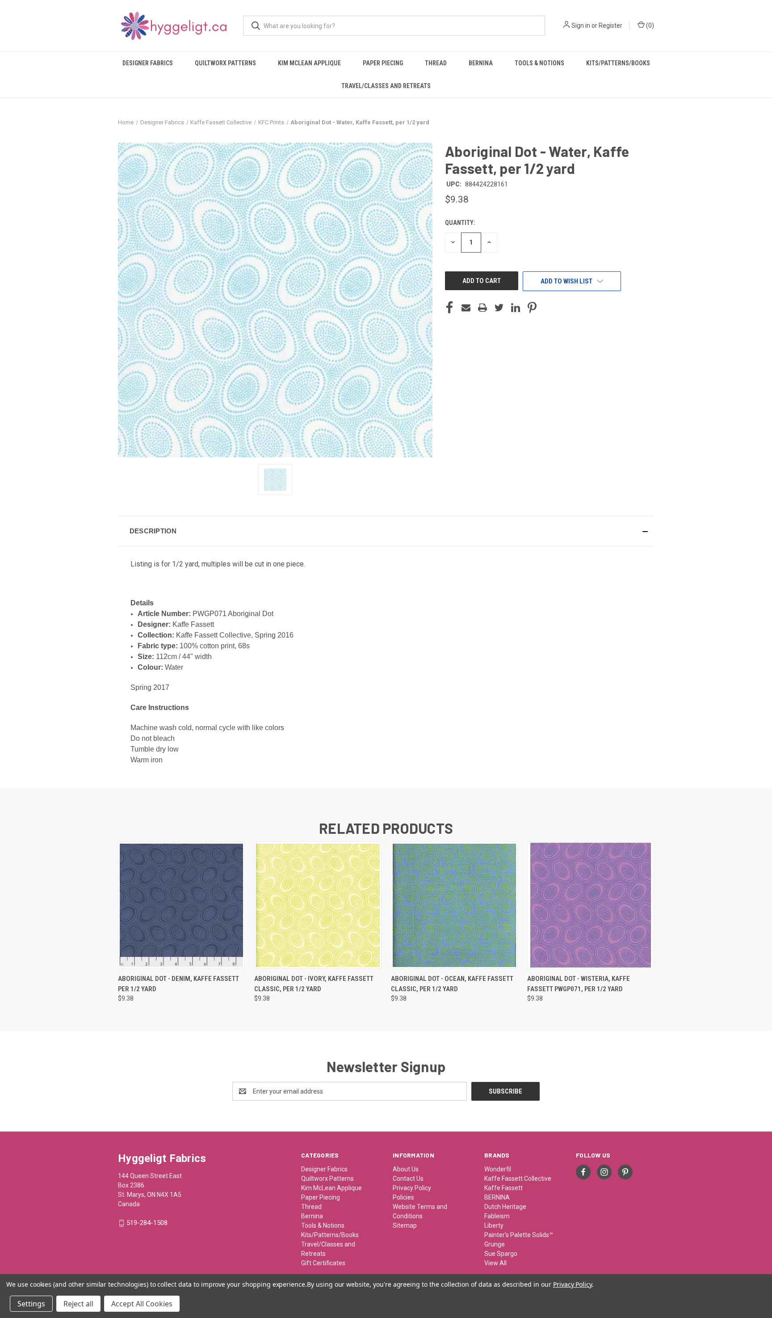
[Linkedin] (515, 307)
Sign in (580, 25)
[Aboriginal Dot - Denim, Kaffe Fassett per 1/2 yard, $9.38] (181, 905)
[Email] (466, 307)
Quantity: (460, 222)
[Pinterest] (532, 307)
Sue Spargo (500, 1253)
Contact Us (408, 1178)
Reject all (78, 1304)
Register (610, 25)
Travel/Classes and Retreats (386, 85)
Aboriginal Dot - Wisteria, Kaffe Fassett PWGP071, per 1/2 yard (578, 984)
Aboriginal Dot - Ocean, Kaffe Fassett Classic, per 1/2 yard (452, 984)
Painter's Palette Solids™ (518, 1234)
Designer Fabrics (147, 63)
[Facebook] (449, 307)
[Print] (482, 307)
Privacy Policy (412, 1187)
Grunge (494, 1244)
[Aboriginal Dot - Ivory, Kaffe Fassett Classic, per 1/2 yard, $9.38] (317, 905)
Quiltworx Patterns (225, 63)
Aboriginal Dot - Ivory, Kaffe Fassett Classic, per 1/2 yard (313, 984)
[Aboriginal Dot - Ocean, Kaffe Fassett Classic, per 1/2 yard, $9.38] (454, 905)
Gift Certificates (323, 1263)
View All (495, 1263)
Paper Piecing (383, 63)
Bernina (481, 63)
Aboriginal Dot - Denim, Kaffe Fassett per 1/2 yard (178, 984)
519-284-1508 (147, 1223)
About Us (406, 1169)
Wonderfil (497, 1169)
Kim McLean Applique (309, 63)
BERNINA (497, 1197)
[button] (386, 531)
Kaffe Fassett (503, 1187)
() (649, 25)
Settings (31, 1304)
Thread (436, 63)
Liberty (493, 1225)
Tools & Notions (539, 63)
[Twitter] (499, 307)
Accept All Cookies (141, 1304)
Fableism (497, 1216)
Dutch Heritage (505, 1206)
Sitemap (405, 1225)
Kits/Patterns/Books (618, 63)
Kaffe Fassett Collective (517, 1178)
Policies (403, 1197)
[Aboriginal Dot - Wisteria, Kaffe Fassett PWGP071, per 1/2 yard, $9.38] (590, 905)
